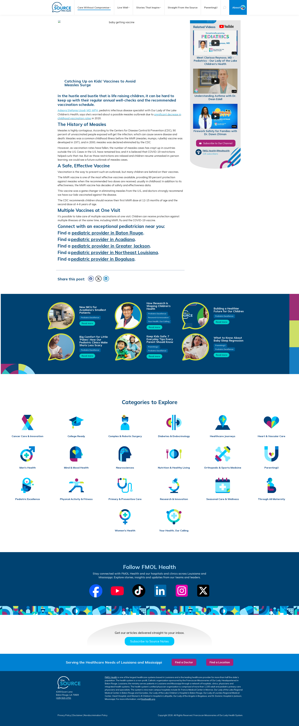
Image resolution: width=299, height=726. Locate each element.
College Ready (76, 436)
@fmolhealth (223, 150)
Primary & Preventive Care (125, 499)
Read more (87, 323)
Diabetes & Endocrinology (174, 436)
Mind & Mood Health (76, 467)
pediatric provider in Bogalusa (102, 259)
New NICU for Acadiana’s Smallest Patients (92, 309)
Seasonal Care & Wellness (222, 499)
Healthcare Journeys (222, 436)
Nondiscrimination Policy (95, 715)
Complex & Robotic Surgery (125, 436)
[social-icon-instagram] (182, 591)
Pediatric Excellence (90, 317)
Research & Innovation (158, 317)
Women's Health (125, 530)
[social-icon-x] (203, 591)
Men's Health (27, 467)
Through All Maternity (271, 499)
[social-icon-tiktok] (138, 590)
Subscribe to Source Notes (149, 641)
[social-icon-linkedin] (160, 591)
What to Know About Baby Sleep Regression (228, 339)
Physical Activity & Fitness (76, 499)
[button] (91, 278)
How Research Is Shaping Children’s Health (159, 306)
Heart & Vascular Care (271, 436)
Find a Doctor (184, 662)
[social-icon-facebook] (95, 590)
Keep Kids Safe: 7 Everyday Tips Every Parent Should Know (160, 339)
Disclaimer (77, 715)
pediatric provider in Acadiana (103, 239)
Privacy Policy (64, 715)
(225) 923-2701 (63, 698)
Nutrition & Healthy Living (174, 467)
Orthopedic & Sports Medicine (222, 467)
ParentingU (153, 347)
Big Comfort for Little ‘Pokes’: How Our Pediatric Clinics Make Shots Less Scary (93, 341)
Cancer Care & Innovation (27, 436)
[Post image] (61, 316)
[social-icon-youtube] (117, 591)
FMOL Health (209, 150)
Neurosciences (125, 467)
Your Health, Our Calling (158, 321)
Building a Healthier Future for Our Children (229, 310)
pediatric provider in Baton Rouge (107, 233)
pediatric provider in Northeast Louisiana (114, 252)
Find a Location (220, 662)
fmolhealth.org (148, 699)
